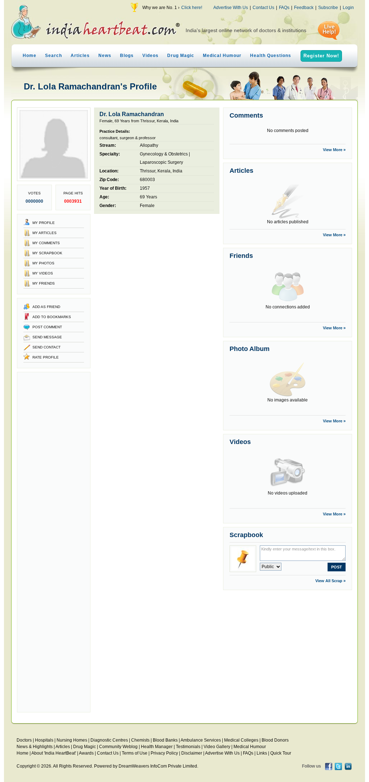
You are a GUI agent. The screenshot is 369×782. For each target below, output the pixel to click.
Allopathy (149, 145)
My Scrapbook (47, 253)
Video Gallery (217, 746)
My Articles (44, 233)
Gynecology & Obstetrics (164, 154)
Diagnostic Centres (109, 740)
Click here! (191, 7)
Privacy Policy (164, 753)
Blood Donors (275, 740)
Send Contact (46, 347)
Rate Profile (45, 357)
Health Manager (157, 746)
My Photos (43, 263)
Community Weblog (118, 746)
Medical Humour (222, 55)
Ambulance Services (201, 740)
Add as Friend (46, 307)
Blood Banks (165, 740)
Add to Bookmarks (51, 317)
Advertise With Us (230, 7)
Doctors (24, 740)
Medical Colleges (241, 740)
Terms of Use (134, 753)
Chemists (140, 740)
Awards (86, 753)
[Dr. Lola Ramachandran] (53, 179)
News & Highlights (35, 746)
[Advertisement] (54, 542)
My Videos (42, 273)
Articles (80, 55)
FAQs (284, 7)
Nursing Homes (72, 740)
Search (53, 55)
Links (262, 753)
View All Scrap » (330, 581)
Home (29, 55)
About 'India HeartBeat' (53, 753)
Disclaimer (191, 753)
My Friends (43, 283)
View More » (334, 150)
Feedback (304, 7)
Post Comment (47, 327)
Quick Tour (280, 753)
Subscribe (328, 7)
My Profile (43, 223)
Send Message (47, 337)
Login (348, 7)
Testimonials (188, 746)
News (104, 55)
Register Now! (321, 55)
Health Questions (270, 55)
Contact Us (263, 7)
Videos (150, 55)
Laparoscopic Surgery (161, 162)
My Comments (46, 243)
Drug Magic (180, 55)
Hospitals (44, 740)
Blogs (127, 55)
